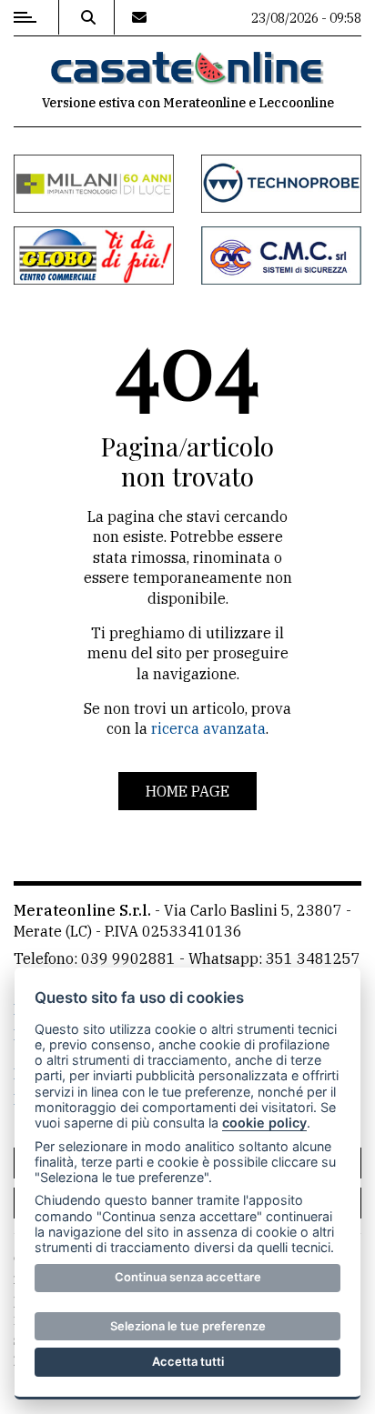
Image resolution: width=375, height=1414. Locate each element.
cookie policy (264, 1122)
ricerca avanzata (208, 728)
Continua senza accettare (188, 1276)
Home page (187, 791)
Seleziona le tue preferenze (188, 1326)
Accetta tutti (188, 1361)
